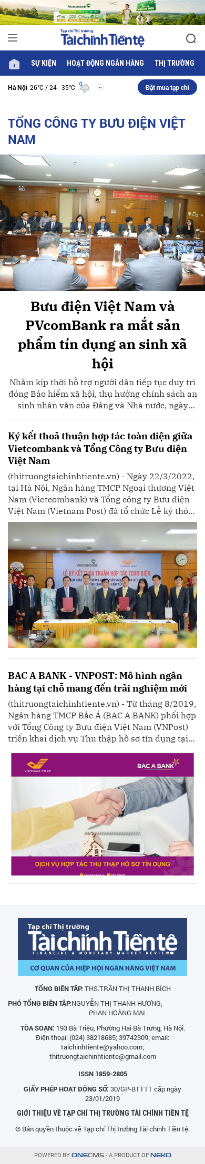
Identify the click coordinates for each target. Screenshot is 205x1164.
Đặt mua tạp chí (167, 87)
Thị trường (174, 63)
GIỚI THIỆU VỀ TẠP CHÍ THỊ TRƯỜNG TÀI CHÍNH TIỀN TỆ (103, 1113)
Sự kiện (43, 63)
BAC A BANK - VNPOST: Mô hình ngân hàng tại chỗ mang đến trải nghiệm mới (97, 681)
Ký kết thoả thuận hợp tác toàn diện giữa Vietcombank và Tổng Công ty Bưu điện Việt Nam (100, 448)
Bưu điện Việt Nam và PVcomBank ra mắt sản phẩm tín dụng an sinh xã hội (102, 334)
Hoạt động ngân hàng (105, 63)
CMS (87, 1155)
